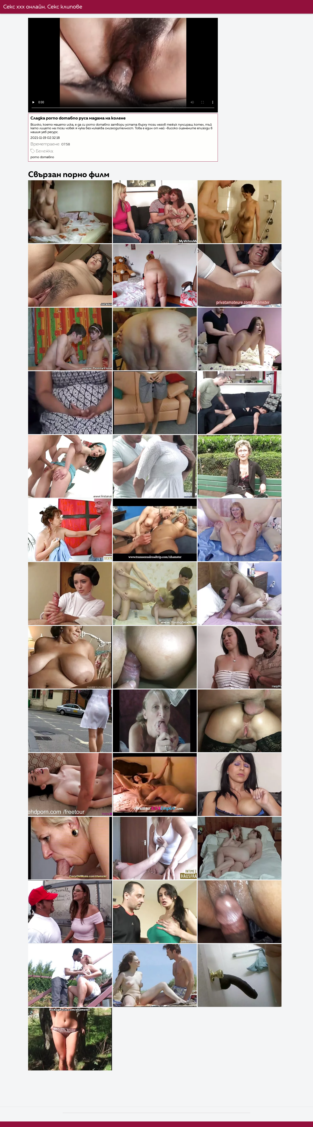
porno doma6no (42, 157)
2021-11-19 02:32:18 (45, 137)
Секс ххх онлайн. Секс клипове (42, 7)
